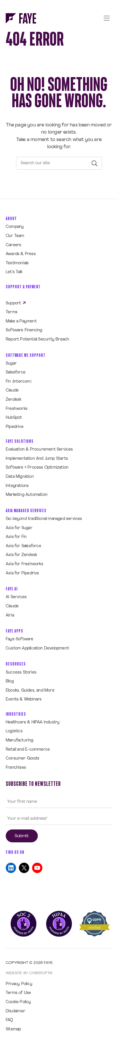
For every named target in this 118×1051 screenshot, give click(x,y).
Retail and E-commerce (28, 749)
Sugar (11, 363)
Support (14, 303)
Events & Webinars (24, 699)
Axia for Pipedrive (22, 573)
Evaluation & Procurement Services (39, 449)
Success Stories (21, 672)
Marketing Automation (27, 495)
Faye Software (20, 639)
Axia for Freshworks (24, 564)
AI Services (16, 597)
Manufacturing (20, 740)
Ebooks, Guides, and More (30, 690)
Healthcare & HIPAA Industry (33, 722)
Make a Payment (21, 321)
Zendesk (13, 400)
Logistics (14, 731)
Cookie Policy (18, 1002)
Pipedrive (14, 427)
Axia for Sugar (19, 528)
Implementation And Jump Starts (37, 459)
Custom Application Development (37, 648)
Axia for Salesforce (23, 546)
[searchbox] (59, 163)
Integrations (17, 486)
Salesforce (15, 372)
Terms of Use (18, 993)
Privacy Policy (19, 984)
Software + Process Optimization (37, 467)
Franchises (16, 768)
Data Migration (20, 477)
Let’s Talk (14, 272)
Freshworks (16, 409)
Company (15, 227)
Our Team (15, 236)
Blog (10, 681)
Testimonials (17, 263)
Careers (13, 245)
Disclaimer (15, 1011)
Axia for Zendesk (21, 555)
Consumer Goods (22, 758)
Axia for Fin (16, 537)
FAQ (9, 1020)
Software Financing (24, 330)
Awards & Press (21, 254)
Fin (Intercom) (19, 381)
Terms (11, 312)
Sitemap (13, 1029)
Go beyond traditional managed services (44, 519)
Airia (10, 615)
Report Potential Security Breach (37, 339)
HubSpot (14, 418)
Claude (12, 390)
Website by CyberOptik (29, 973)
